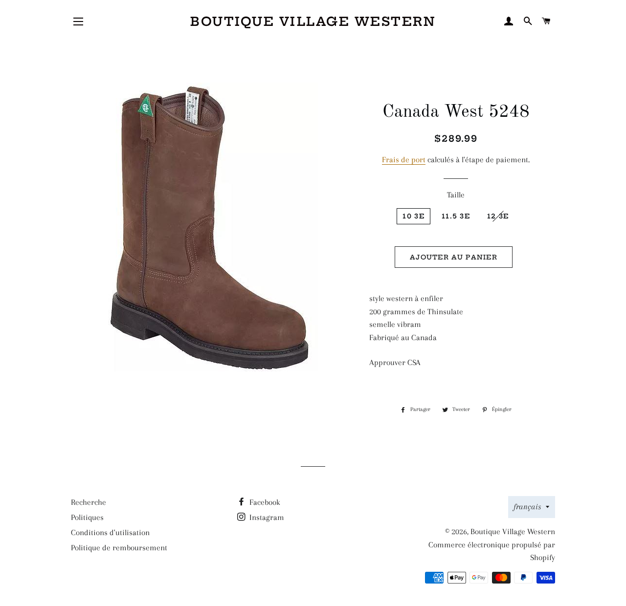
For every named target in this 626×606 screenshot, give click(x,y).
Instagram (265, 517)
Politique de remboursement (119, 547)
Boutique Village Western (312, 21)
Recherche (88, 502)
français (527, 506)
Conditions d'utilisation (110, 532)
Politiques (87, 517)
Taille (456, 194)
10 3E (413, 216)
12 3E (498, 216)
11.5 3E (456, 216)
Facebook (263, 502)
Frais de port (403, 159)
